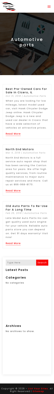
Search (42, 262)
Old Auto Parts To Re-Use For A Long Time (27, 207)
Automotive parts (35, 96)
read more (13, 133)
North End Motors (20, 149)
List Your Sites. (38, 388)
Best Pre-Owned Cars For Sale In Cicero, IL (26, 90)
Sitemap (38, 391)
